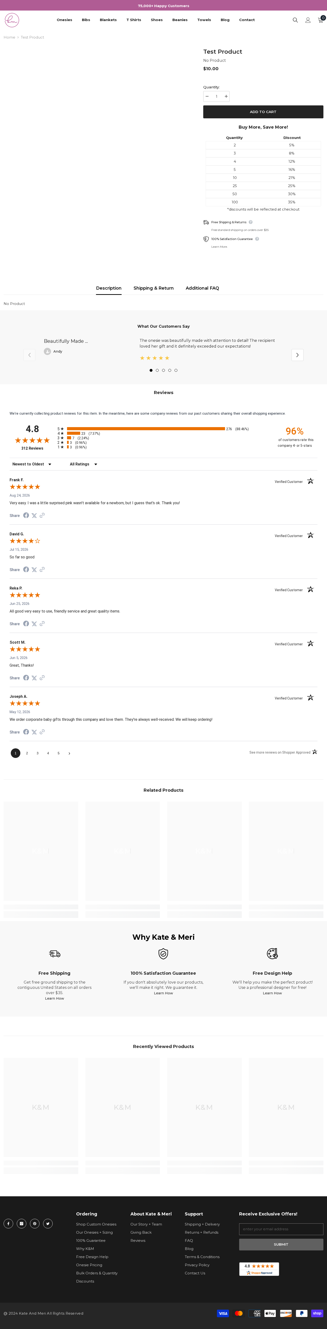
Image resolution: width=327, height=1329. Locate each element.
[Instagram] (21, 1223)
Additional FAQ (202, 288)
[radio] (163, 428)
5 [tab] (176, 370)
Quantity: (211, 87)
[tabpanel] (163, 351)
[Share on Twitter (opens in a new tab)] (34, 516)
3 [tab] (163, 370)
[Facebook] (8, 1223)
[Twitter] (48, 1223)
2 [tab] (157, 370)
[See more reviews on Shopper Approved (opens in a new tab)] (42, 516)
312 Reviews (38, 448)
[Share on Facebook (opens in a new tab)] (26, 516)
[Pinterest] (34, 1223)
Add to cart (263, 111)
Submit (281, 1244)
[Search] (295, 20)
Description (109, 288)
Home (9, 37)
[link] (41, 907)
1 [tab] (151, 370)
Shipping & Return (154, 288)
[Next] (298, 355)
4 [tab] (169, 370)
